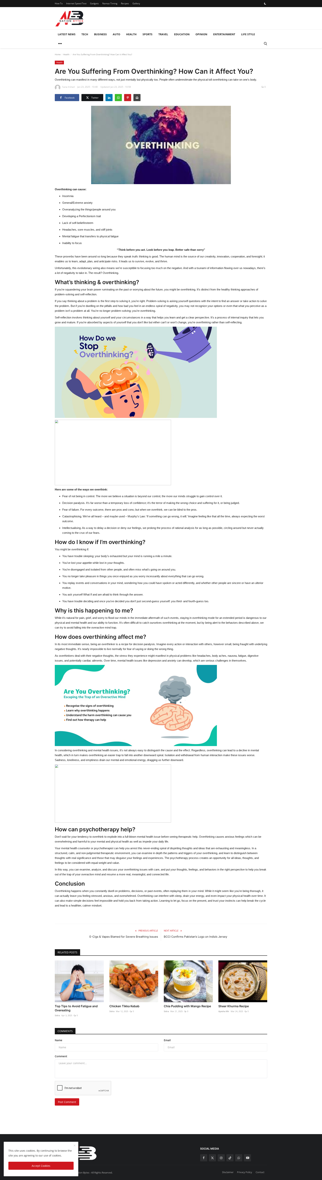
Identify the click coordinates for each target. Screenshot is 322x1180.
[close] (74, 1146)
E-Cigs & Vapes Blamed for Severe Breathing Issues (123, 936)
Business (100, 34)
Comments (65, 1031)
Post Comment (67, 1102)
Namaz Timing (109, 3)
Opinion (201, 34)
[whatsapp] (238, 1157)
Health (131, 34)
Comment (61, 1056)
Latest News (66, 34)
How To (59, 3)
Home (58, 54)
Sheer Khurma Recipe (233, 1006)
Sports (147, 34)
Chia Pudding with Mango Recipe (187, 1006)
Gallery (136, 3)
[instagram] (221, 1157)
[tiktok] (229, 1157)
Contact (260, 1172)
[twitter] (212, 1157)
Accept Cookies (41, 1166)
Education (182, 34)
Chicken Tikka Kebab (124, 1006)
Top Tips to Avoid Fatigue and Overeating (76, 1008)
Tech (84, 34)
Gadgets (94, 3)
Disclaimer (227, 1172)
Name (58, 1040)
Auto (116, 34)
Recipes (125, 3)
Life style (248, 34)
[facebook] (203, 1157)
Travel (163, 34)
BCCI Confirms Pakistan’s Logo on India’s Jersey (195, 936)
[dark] (265, 3)
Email (167, 1040)
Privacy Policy (244, 1172)
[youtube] (247, 1157)
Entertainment (224, 34)
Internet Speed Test (76, 3)
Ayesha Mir (223, 1011)
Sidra (57, 1015)
